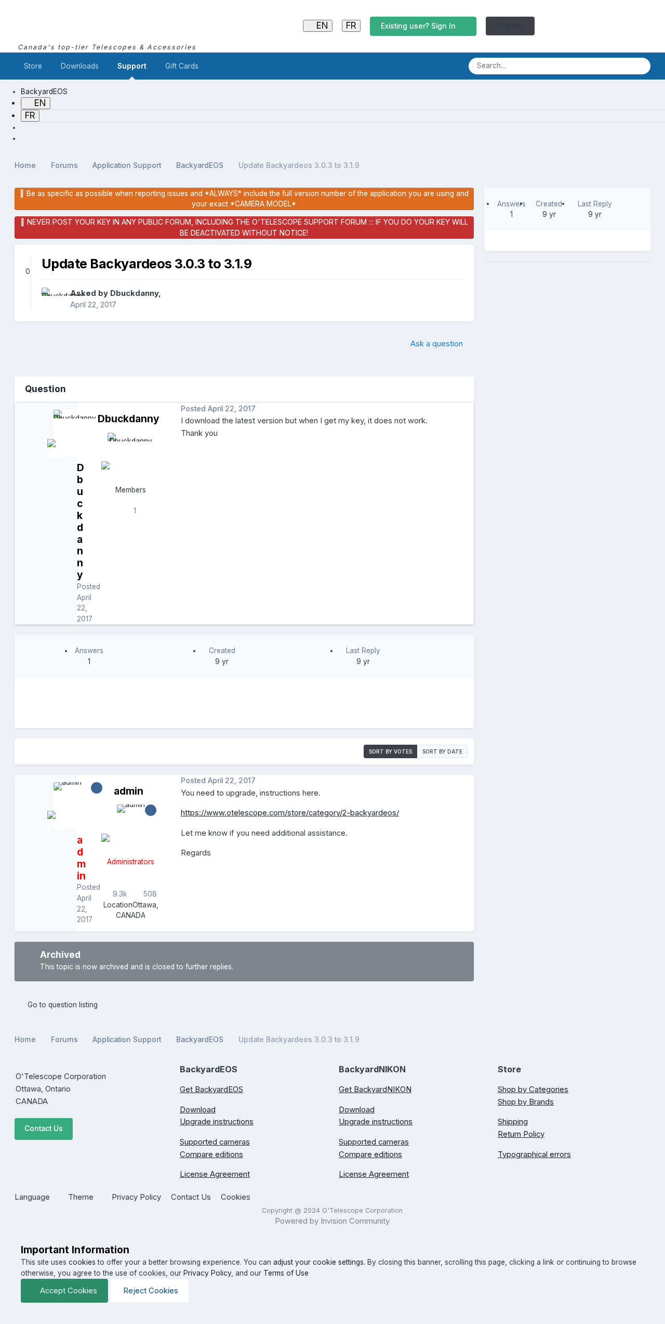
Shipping (513, 1121)
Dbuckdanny (134, 293)
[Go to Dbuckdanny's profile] (53, 299)
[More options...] (463, 409)
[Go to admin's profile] (131, 827)
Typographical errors (534, 1154)
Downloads (80, 66)
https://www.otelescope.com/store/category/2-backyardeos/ (290, 812)
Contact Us (43, 1128)
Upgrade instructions (217, 1121)
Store (33, 66)
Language (33, 1197)
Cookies (235, 1197)
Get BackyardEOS (211, 1089)
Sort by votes (390, 751)
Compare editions (211, 1154)
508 (149, 894)
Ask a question (436, 343)
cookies (82, 1262)
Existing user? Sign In (420, 26)
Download (198, 1109)
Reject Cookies (149, 1290)
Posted (218, 409)
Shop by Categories (533, 1089)
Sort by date (442, 751)
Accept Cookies (67, 1290)
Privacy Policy (136, 1197)
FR (351, 25)
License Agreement (215, 1174)
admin (128, 791)
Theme (82, 1197)
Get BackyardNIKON (375, 1089)
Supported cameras (215, 1142)
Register (510, 25)
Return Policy (521, 1134)
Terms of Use (286, 1273)
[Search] (639, 66)
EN (321, 25)
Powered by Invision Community (332, 1221)
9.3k (119, 894)
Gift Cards (181, 66)
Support (132, 66)
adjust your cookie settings (318, 1262)
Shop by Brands (526, 1102)
